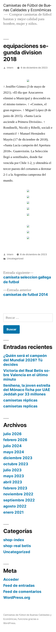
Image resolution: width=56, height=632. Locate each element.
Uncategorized (15, 258)
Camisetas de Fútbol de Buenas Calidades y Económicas (27, 7)
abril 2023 (12, 482)
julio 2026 (12, 434)
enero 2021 (13, 512)
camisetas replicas (20, 406)
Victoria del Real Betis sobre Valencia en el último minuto (26, 375)
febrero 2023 (15, 488)
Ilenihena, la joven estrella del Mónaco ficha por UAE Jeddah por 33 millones (26, 389)
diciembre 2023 (17, 458)
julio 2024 (12, 446)
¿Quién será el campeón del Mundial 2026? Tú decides (25, 360)
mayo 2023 (13, 476)
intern (10, 67)
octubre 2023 (15, 464)
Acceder (11, 579)
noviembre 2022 (18, 494)
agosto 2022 (14, 506)
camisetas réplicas (20, 400)
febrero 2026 (15, 440)
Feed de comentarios (22, 591)
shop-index (13, 540)
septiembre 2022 (19, 500)
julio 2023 (12, 470)
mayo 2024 (13, 452)
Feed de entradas (19, 585)
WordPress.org (16, 597)
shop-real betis (17, 546)
